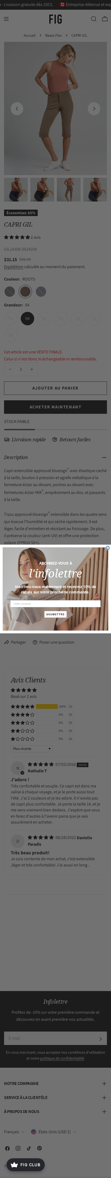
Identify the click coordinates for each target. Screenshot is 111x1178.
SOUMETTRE (55, 614)
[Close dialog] (108, 548)
